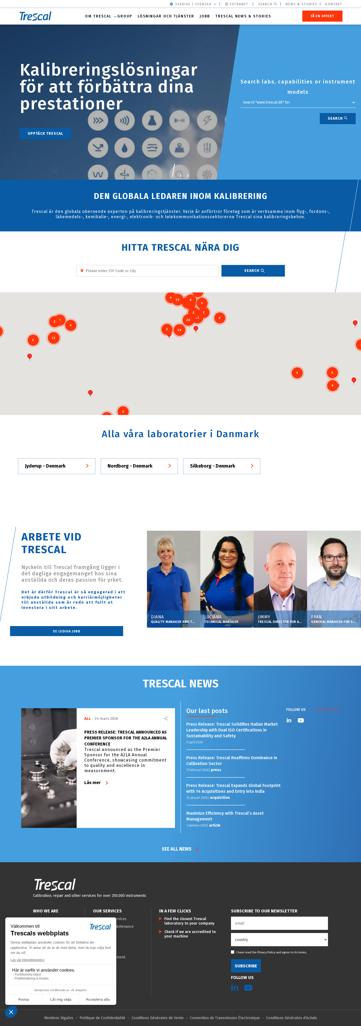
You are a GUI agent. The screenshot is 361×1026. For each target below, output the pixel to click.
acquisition (220, 797)
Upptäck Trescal (45, 133)
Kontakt (334, 4)
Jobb (205, 16)
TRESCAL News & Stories (243, 16)
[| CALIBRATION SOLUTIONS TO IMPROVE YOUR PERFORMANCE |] (55, 884)
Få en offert (322, 16)
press (216, 770)
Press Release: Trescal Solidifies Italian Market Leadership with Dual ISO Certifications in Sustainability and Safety (232, 730)
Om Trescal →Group (108, 16)
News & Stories (301, 4)
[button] (173, 170)
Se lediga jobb (66, 631)
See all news (177, 849)
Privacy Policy (266, 952)
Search (265, 4)
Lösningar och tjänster (166, 16)
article (214, 825)
